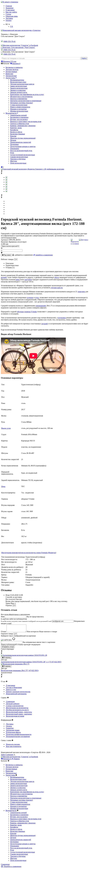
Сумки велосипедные (18, 105)
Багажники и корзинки (19, 117)
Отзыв (3, 632)
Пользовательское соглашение (18, 736)
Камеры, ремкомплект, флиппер (22, 126)
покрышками (41, 306)
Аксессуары (11, 78)
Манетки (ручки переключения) (22, 138)
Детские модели (12, 69)
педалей (44, 324)
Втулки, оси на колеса (19, 119)
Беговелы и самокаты (14, 67)
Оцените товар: (7, 634)
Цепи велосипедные (18, 163)
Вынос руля (6, 428)
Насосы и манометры (18, 99)
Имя (3, 617)
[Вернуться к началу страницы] (9, 2)
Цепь (3, 486)
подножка (62, 318)
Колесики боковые (17, 134)
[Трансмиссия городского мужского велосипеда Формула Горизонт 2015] (6, 189)
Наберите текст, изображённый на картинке (18, 636)
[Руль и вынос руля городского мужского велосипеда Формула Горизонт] (6, 180)
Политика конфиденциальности (18, 734)
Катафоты (14, 130)
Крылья (13, 136)
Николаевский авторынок (16, 694)
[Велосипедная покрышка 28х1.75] (15, 664)
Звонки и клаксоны (18, 90)
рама (18, 280)
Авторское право (12, 730)
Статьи (8, 14)
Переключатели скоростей (20, 142)
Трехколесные (11, 76)
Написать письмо (13, 744)
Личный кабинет (12, 704)
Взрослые (9, 74)
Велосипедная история (15, 716)
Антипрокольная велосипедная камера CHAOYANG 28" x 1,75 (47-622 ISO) (31, 662)
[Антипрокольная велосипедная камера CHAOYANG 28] (24, 655)
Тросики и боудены (17, 159)
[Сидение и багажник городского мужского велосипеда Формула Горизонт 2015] (6, 184)
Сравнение (10, 702)
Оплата (8, 20)
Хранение (9, 8)
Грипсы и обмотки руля (19, 124)
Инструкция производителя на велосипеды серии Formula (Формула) (28, 553)
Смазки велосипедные (19, 157)
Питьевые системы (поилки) (21, 103)
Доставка (9, 18)
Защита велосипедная (18, 88)
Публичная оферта (13, 732)
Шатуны (13, 161)
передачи (81, 292)
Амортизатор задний (18, 115)
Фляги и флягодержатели (20, 107)
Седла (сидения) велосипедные (22, 155)
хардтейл (28, 280)
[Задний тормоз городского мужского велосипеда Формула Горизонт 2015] (6, 187)
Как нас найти (11, 12)
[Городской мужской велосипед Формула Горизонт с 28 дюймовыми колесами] (32, 169)
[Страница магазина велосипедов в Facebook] (19, 45)
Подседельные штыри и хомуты (22, 146)
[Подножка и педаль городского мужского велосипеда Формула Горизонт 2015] (6, 191)
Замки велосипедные (18, 86)
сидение (30, 298)
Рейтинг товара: (7, 259)
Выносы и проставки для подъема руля (25, 121)
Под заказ (7, 255)
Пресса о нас (11, 690)
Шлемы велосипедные (19, 111)
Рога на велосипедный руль (21, 151)
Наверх (17, 759)
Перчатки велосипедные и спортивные (25, 101)
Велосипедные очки (18, 82)
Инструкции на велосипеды (17, 708)
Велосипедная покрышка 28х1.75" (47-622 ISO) (19, 670)
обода (56, 277)
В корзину (7, 657)
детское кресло (57, 288)
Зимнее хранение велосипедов (18, 692)
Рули (12, 153)
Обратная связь (12, 16)
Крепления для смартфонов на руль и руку (27, 94)
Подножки (14, 144)
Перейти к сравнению (12, 866)
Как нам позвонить (13, 746)
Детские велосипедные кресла (22, 84)
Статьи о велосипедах (14, 706)
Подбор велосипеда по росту (17, 710)
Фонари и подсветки (18, 109)
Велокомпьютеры (17, 80)
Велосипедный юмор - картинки (19, 714)
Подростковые (11, 72)
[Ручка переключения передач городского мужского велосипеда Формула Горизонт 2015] (6, 182)
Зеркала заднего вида (18, 92)
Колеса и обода (16, 132)
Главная (9, 6)
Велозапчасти (11, 113)
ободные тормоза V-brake (27, 312)
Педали (13, 140)
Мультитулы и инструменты (21, 97)
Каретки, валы (16, 128)
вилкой (4, 277)
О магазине (10, 10)
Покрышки (14, 148)
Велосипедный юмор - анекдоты (19, 712)
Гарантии (10, 728)
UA (11, 26)
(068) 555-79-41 (9, 50)
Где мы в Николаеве (14, 687)
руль (37, 298)
